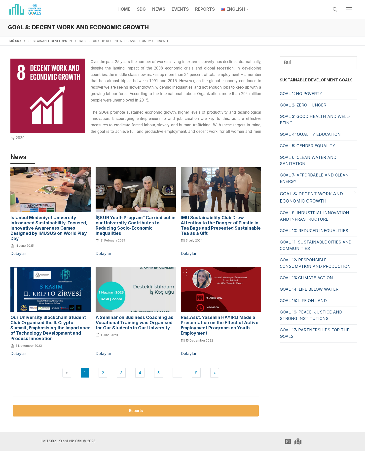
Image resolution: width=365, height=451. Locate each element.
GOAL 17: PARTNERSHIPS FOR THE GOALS (314, 333)
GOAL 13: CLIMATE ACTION (306, 277)
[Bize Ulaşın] (298, 441)
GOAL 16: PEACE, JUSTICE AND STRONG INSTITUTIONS (311, 315)
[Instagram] (288, 441)
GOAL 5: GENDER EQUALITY (307, 145)
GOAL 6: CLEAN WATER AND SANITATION (308, 160)
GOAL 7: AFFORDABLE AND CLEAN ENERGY (314, 178)
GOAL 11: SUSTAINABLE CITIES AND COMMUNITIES (316, 245)
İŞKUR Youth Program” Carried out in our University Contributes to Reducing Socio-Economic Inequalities (136, 225)
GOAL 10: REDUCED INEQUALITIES (314, 230)
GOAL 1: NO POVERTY (301, 93)
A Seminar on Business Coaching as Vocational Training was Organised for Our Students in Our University (134, 322)
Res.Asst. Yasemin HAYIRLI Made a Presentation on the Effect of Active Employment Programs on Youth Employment (219, 325)
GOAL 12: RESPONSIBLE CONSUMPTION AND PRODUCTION (315, 263)
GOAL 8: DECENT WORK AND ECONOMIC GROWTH (311, 197)
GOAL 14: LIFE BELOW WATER (309, 289)
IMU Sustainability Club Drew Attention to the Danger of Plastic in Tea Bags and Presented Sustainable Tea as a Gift (221, 225)
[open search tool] (335, 9)
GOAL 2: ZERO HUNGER (303, 105)
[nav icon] (349, 9)
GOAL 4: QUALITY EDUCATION (310, 134)
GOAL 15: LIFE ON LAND (303, 300)
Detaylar (18, 253)
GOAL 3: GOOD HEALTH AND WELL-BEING (315, 119)
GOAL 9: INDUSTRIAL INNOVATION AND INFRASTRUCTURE (314, 216)
